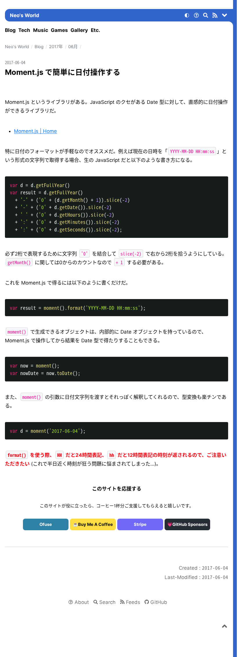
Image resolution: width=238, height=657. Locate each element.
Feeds (133, 602)
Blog (10, 30)
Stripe (140, 524)
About (82, 602)
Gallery (79, 30)
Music (40, 30)
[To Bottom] (224, 16)
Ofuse (45, 524)
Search (107, 602)
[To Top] (224, 627)
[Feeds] (215, 16)
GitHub (158, 602)
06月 (73, 46)
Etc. (95, 30)
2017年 (56, 46)
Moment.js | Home (35, 131)
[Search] (206, 16)
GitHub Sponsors (190, 524)
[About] (196, 16)
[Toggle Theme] (187, 16)
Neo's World (24, 15)
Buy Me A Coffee (95, 524)
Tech (24, 30)
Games (59, 30)
